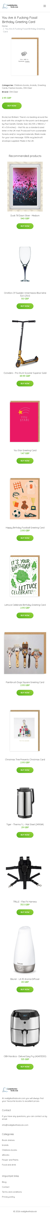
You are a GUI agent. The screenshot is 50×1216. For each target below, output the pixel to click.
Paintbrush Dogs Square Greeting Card (25, 682)
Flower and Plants (10, 1160)
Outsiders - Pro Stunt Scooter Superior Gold (25, 373)
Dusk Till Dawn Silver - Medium (25, 215)
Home (5, 26)
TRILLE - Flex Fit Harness (25, 901)
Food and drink (9, 1164)
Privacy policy (8, 1197)
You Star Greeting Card (25, 450)
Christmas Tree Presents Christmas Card (25, 759)
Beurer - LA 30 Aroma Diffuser (25, 979)
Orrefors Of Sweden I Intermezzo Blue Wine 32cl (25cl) (25, 294)
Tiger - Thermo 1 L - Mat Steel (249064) (25, 824)
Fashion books (15, 88)
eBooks (5, 1155)
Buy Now (11, 106)
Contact (5, 1187)
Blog (4, 1182)
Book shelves (8, 1140)
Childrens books (21, 85)
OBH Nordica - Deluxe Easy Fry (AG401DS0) (25, 1056)
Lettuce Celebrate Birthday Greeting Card (25, 605)
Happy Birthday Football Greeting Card (25, 527)
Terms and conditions (12, 1192)
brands (33, 85)
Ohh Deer (27, 88)
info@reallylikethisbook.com (15, 1125)
